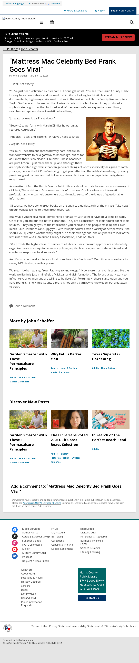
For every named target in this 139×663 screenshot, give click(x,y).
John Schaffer (29, 49)
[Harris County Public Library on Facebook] (15, 530)
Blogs (24, 589)
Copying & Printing (62, 544)
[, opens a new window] (7, 631)
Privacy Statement (60, 626)
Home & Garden (27, 377)
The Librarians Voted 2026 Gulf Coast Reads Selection (69, 440)
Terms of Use (39, 626)
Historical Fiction (60, 457)
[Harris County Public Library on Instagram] (15, 543)
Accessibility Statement (86, 626)
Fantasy (64, 453)
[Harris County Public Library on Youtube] (15, 549)
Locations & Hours (32, 577)
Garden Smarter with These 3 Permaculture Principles (28, 361)
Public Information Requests (31, 603)
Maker (26, 548)
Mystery (76, 457)
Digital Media (88, 532)
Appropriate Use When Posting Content (42, 503)
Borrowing (57, 536)
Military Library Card (34, 552)
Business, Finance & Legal (91, 542)
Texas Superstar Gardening (106, 356)
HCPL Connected (32, 544)
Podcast (27, 556)
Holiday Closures (31, 581)
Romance (56, 461)
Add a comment (25, 306)
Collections (57, 540)
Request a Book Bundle (35, 560)
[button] (76, 11)
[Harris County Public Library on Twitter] (15, 536)
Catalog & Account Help (36, 536)
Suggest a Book (31, 540)
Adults (12, 377)
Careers (25, 585)
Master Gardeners (19, 381)
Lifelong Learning (90, 552)
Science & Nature (90, 547)
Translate (55, 3)
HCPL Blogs (10, 49)
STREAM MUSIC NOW (118, 37)
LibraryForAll (28, 597)
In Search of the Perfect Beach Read (109, 437)
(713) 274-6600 (89, 589)
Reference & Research (93, 536)
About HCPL (28, 573)
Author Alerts (30, 532)
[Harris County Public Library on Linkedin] (15, 556)
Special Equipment (62, 548)
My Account (58, 532)
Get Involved (28, 593)
